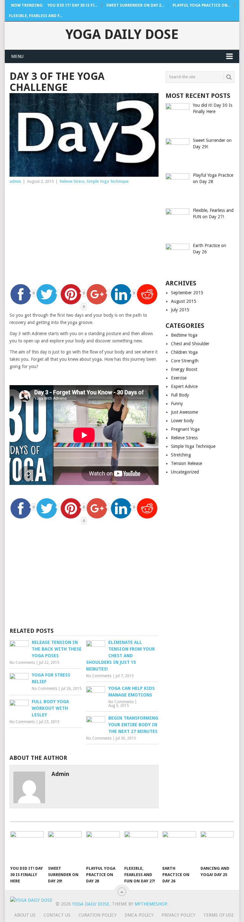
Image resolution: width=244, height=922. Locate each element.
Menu (17, 56)
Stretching (181, 454)
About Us (25, 915)
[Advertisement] (84, 232)
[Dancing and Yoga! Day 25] (217, 846)
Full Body (180, 394)
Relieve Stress (72, 181)
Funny (177, 403)
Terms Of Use (218, 915)
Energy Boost (184, 369)
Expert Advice (184, 386)
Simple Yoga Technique (107, 181)
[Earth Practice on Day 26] (179, 846)
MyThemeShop (151, 903)
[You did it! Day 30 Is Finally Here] (27, 846)
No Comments (22, 662)
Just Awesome (184, 412)
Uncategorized (185, 471)
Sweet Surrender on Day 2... (135, 5)
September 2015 (187, 292)
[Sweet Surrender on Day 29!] (65, 846)
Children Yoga (184, 352)
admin (15, 181)
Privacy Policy (178, 915)
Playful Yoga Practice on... (201, 5)
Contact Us (57, 915)
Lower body (182, 420)
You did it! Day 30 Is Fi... (72, 5)
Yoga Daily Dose (122, 34)
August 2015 (183, 301)
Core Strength (185, 360)
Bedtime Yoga (184, 335)
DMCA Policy (139, 915)
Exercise (178, 377)
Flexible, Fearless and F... (35, 16)
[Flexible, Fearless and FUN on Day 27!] (141, 846)
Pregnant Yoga (185, 429)
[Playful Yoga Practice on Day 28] (103, 846)
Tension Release (186, 463)
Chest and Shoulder (190, 343)
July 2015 (180, 309)
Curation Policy (97, 915)
